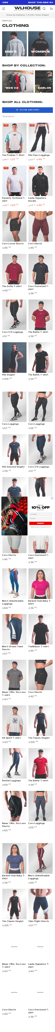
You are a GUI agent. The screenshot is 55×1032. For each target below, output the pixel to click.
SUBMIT (40, 523)
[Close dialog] (52, 498)
